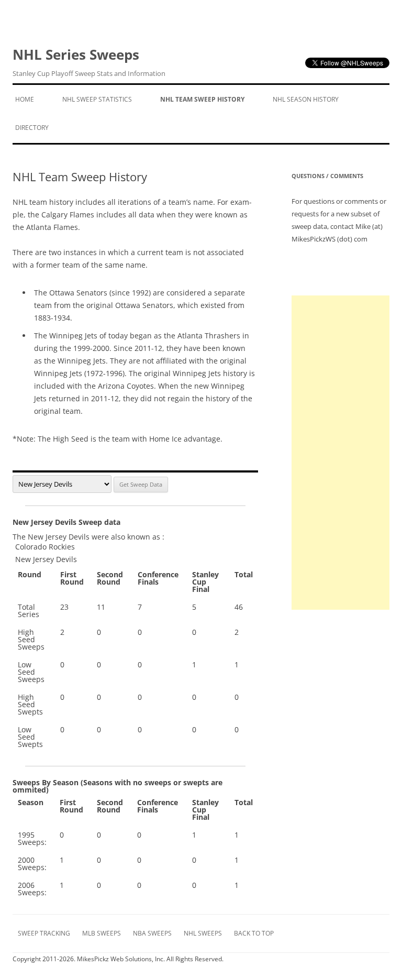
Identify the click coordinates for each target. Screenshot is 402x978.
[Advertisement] (341, 452)
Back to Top (254, 933)
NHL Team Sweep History (202, 99)
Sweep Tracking (44, 933)
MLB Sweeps (101, 933)
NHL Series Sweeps (89, 61)
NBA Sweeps (152, 933)
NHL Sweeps (203, 933)
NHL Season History (306, 99)
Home (24, 99)
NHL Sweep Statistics (97, 99)
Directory (32, 127)
